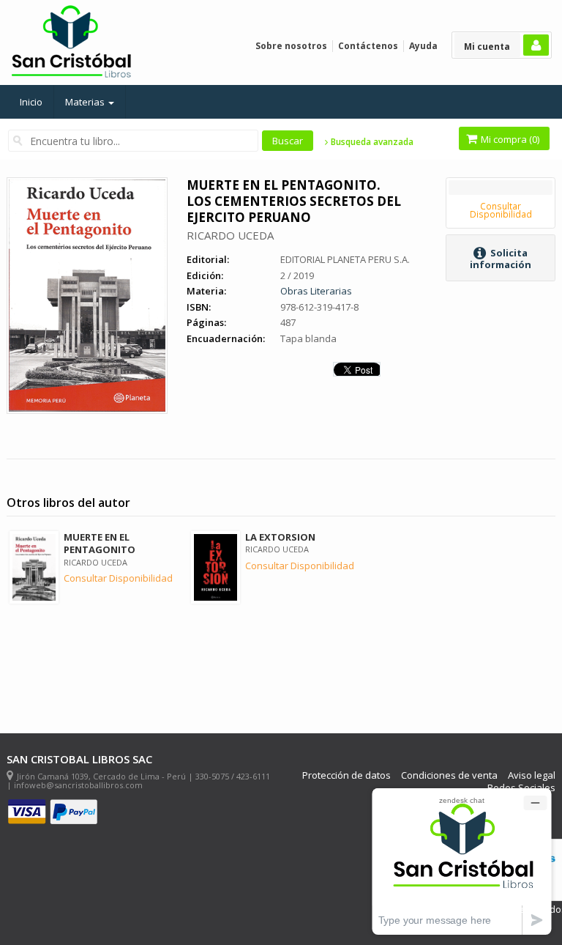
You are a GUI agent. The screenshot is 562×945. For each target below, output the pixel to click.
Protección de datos (346, 775)
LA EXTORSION (280, 537)
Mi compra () (509, 139)
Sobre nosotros (291, 46)
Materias (86, 101)
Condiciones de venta (449, 775)
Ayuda (423, 46)
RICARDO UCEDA (230, 235)
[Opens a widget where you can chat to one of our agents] (462, 861)
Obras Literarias (316, 290)
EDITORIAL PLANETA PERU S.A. (345, 259)
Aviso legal (531, 775)
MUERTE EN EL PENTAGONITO (99, 543)
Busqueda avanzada (371, 142)
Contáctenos (368, 46)
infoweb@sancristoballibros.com (78, 784)
